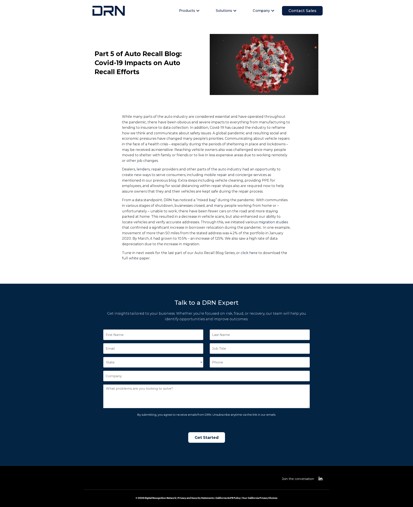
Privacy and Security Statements (196, 498)
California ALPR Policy (228, 498)
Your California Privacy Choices (259, 498)
